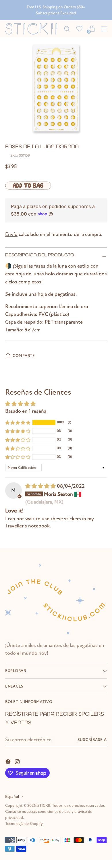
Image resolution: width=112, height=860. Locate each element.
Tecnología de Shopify (24, 823)
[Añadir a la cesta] (28, 185)
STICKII (43, 805)
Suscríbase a (92, 739)
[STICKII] (33, 29)
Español (12, 796)
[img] (41, 486)
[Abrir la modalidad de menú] (104, 29)
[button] (17, 422)
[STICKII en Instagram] (17, 761)
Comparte (24, 355)
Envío (11, 234)
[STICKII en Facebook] (8, 761)
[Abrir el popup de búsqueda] (67, 29)
